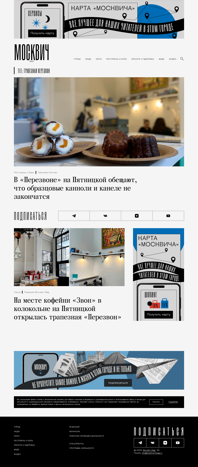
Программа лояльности (81, 448)
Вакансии (74, 432)
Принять (156, 402)
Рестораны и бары (24, 172)
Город (17, 292)
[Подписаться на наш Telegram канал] (74, 216)
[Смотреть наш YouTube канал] (168, 216)
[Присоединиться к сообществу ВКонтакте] (105, 216)
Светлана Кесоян (47, 172)
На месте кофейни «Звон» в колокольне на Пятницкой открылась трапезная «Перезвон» (68, 309)
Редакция (74, 427)
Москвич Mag (149, 450)
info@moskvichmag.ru (152, 453)
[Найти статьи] (182, 59)
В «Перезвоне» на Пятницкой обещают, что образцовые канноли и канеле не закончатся (75, 189)
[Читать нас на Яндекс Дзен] (137, 216)
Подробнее (173, 402)
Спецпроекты (76, 444)
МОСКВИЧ (31, 52)
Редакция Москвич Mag (36, 292)
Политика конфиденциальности (86, 436)
